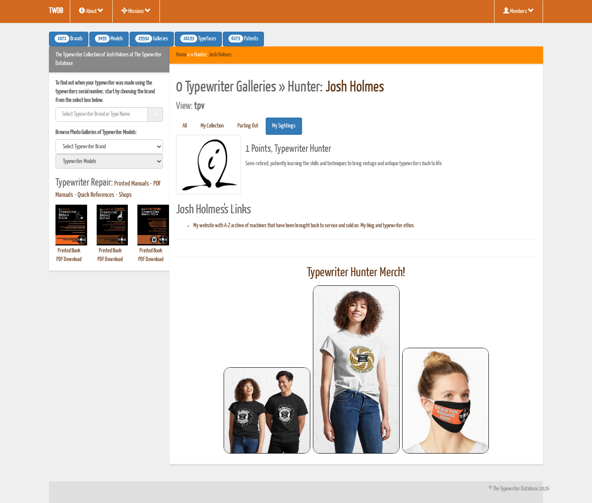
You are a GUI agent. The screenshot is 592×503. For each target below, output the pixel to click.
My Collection (212, 126)
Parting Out (247, 126)
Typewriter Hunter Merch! (356, 273)
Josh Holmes (220, 55)
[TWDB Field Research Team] (445, 401)
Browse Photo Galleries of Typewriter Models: (96, 132)
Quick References (96, 195)
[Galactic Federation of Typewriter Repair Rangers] (356, 369)
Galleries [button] (153, 39)
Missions (136, 11)
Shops (125, 195)
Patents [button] (244, 39)
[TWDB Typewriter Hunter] (267, 410)
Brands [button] (70, 39)
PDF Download (68, 259)
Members (518, 11)
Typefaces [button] (199, 39)
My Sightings (284, 126)
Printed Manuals (131, 184)
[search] (109, 146)
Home (181, 55)
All (184, 126)
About (91, 11)
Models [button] (110, 39)
